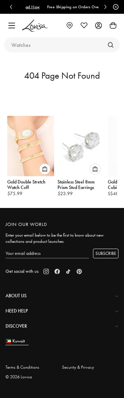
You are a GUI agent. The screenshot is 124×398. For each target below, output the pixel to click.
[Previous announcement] (11, 6)
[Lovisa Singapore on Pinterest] (79, 271)
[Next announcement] (105, 6)
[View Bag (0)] (113, 25)
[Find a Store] (69, 25)
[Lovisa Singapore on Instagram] (46, 271)
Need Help (17, 311)
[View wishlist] (84, 25)
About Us (16, 295)
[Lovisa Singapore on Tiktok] (68, 271)
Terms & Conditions (22, 367)
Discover (16, 326)
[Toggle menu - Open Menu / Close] (11, 25)
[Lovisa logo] (35, 25)
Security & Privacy (78, 367)
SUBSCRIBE (105, 253)
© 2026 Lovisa (19, 377)
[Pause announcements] (114, 7)
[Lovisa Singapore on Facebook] (57, 271)
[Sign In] (98, 25)
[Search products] (111, 45)
